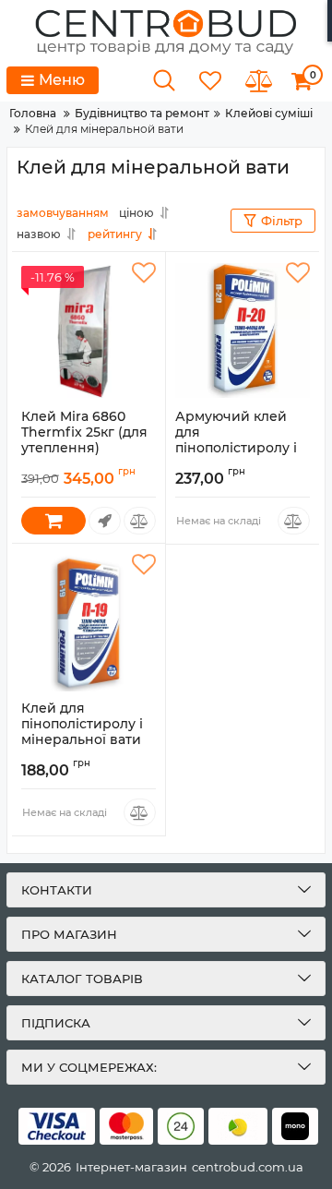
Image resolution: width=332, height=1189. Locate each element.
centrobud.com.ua (247, 1166)
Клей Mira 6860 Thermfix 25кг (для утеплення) (84, 440)
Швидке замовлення (105, 520)
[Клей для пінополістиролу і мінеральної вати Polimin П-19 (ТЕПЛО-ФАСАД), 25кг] (88, 622)
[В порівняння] (140, 520)
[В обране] (144, 273)
